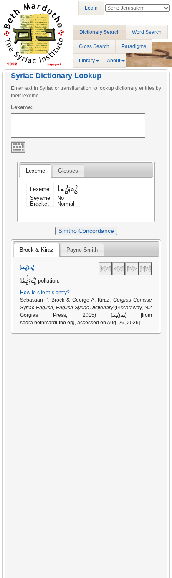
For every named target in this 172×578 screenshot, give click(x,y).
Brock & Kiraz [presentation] (36, 250)
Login (91, 8)
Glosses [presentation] (68, 171)
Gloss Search (94, 46)
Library (87, 61)
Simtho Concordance (86, 230)
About (113, 61)
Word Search (147, 32)
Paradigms (133, 46)
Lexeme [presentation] (35, 171)
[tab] (35, 171)
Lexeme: (22, 107)
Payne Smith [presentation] (82, 250)
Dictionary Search (99, 32)
